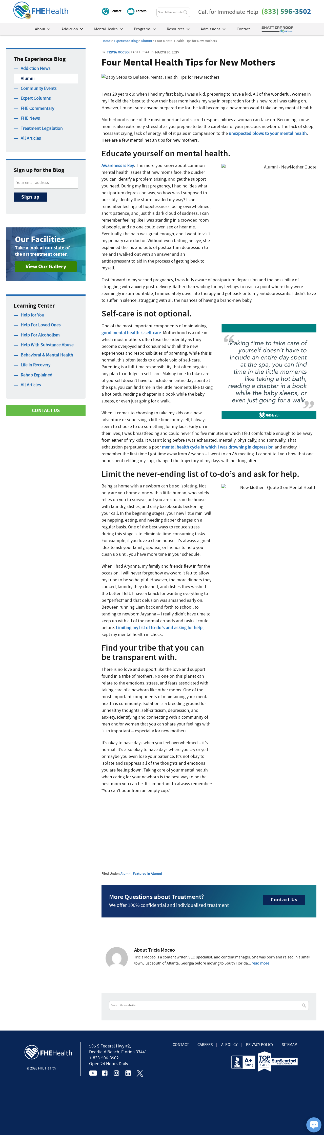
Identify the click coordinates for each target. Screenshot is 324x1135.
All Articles (31, 138)
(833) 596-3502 (286, 11)
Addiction (70, 29)
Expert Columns (36, 98)
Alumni (125, 873)
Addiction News (36, 68)
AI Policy (229, 1045)
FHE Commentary (37, 108)
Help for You (32, 315)
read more (260, 963)
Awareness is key (118, 165)
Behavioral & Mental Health (47, 355)
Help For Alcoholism (40, 335)
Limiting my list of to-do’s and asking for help (159, 628)
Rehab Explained (36, 375)
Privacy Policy (259, 1045)
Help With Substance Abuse (47, 345)
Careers (141, 11)
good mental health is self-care (131, 333)
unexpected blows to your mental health (268, 133)
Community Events (39, 88)
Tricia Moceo (118, 52)
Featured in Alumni (147, 873)
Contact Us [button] (46, 410)
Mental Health (106, 29)
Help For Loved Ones (41, 325)
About (40, 29)
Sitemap (289, 1045)
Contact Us (284, 899)
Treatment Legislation (42, 128)
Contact (116, 11)
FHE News (30, 118)
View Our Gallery (46, 266)
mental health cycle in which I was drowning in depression (218, 447)
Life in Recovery (35, 365)
